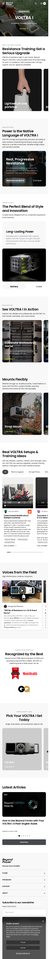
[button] (3, 3)
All (5, 472)
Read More (24, 842)
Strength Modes (34, 472)
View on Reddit (9, 546)
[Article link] (24, 812)
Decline (23, 948)
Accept (23, 942)
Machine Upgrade (17, 472)
